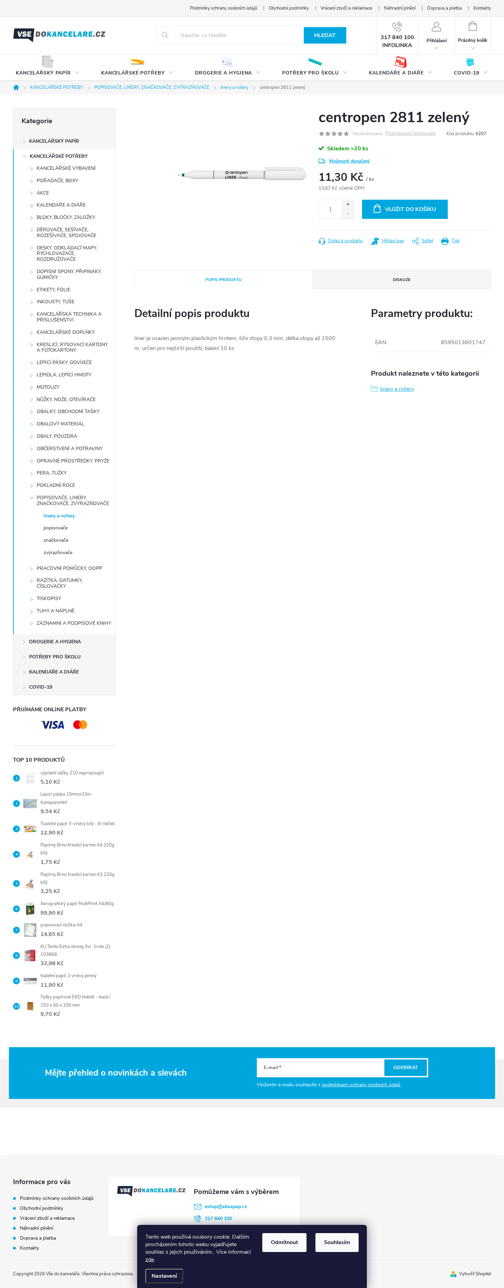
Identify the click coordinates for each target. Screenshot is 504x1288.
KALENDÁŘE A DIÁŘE (61, 205)
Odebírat (405, 1067)
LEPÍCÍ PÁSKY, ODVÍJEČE (64, 362)
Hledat (325, 35)
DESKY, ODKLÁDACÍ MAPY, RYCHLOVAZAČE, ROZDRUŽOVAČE (67, 254)
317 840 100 (218, 1218)
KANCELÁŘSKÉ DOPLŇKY (66, 332)
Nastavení (164, 1276)
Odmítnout (284, 1242)
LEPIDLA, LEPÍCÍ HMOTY (64, 375)
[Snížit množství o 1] (347, 214)
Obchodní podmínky (289, 8)
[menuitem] (48, 67)
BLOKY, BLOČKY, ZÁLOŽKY (66, 217)
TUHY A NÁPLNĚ (55, 611)
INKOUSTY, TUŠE (55, 301)
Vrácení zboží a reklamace (346, 8)
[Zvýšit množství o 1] (347, 204)
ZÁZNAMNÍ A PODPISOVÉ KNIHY (74, 623)
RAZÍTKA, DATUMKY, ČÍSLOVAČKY (60, 583)
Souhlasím (337, 1242)
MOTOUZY (48, 387)
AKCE (43, 193)
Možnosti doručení (349, 161)
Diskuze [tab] (401, 279)
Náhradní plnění (400, 8)
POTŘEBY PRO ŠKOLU (55, 657)
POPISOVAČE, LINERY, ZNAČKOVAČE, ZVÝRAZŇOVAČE (73, 500)
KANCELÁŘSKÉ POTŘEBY (59, 156)
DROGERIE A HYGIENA (55, 642)
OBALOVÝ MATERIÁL (60, 424)
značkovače (56, 540)
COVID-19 (40, 687)
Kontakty (482, 8)
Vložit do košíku (410, 209)
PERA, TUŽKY (52, 473)
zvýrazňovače (58, 552)
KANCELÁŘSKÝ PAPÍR (54, 141)
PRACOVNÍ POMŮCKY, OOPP (69, 568)
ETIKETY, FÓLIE (53, 289)
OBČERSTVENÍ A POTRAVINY (70, 448)
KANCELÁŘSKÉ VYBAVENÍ (66, 168)
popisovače (56, 528)
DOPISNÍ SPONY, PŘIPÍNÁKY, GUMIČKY (69, 274)
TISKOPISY (49, 598)
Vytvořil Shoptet (475, 1274)
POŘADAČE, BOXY (57, 180)
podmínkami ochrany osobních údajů (361, 1084)
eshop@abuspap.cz (226, 1206)
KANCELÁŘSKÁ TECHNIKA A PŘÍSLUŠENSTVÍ (69, 317)
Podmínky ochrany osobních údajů (223, 8)
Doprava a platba (444, 8)
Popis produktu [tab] (223, 279)
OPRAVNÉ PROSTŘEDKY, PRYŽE (73, 461)
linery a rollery (59, 516)
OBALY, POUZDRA (57, 436)
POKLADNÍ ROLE (56, 485)
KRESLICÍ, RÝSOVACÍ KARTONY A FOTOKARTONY (72, 347)
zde (149, 1259)
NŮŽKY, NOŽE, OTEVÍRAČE (66, 399)
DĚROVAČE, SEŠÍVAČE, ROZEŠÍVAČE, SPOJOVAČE (66, 232)
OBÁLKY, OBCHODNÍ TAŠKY (68, 411)
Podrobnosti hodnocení (410, 134)
